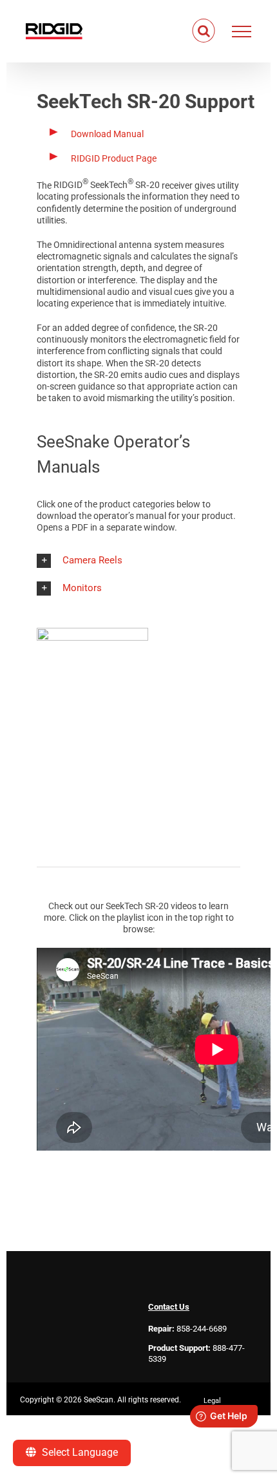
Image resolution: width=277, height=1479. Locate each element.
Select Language (78, 1452)
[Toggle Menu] (242, 31)
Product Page (114, 158)
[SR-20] (92, 632)
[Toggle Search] (204, 30)
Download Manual (107, 134)
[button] (138, 560)
